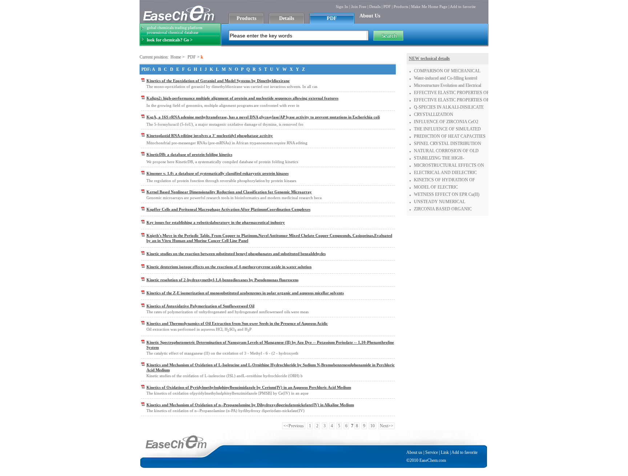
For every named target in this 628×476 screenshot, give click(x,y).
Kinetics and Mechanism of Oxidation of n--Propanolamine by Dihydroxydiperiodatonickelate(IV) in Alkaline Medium (250, 405)
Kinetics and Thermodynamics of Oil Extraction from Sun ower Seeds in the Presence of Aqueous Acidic (237, 323)
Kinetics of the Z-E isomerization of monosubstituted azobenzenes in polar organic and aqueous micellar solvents (245, 293)
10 (372, 425)
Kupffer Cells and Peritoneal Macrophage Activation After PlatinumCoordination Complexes (228, 209)
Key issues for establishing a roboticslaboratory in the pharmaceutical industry (215, 222)
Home (175, 57)
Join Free (358, 6)
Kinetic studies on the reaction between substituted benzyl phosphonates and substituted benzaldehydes (236, 253)
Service (431, 452)
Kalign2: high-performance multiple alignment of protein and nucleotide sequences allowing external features (242, 98)
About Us (369, 16)
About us (414, 452)
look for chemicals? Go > (170, 40)
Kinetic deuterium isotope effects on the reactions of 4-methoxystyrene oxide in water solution (228, 267)
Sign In (342, 6)
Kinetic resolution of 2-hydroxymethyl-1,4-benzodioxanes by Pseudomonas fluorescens (222, 280)
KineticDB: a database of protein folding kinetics (189, 154)
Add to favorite (463, 6)
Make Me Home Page (429, 6)
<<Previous (293, 425)
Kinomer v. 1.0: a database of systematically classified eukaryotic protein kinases (217, 173)
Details (375, 6)
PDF (387, 6)
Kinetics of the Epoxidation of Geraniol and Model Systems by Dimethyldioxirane (218, 80)
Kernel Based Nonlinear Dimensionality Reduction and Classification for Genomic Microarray (229, 192)
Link (445, 452)
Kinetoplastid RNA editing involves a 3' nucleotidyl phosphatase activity (209, 135)
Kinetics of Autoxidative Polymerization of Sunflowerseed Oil (200, 306)
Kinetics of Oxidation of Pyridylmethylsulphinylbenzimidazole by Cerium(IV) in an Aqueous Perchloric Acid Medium (248, 387)
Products (401, 6)
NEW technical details (429, 58)
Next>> (386, 425)
